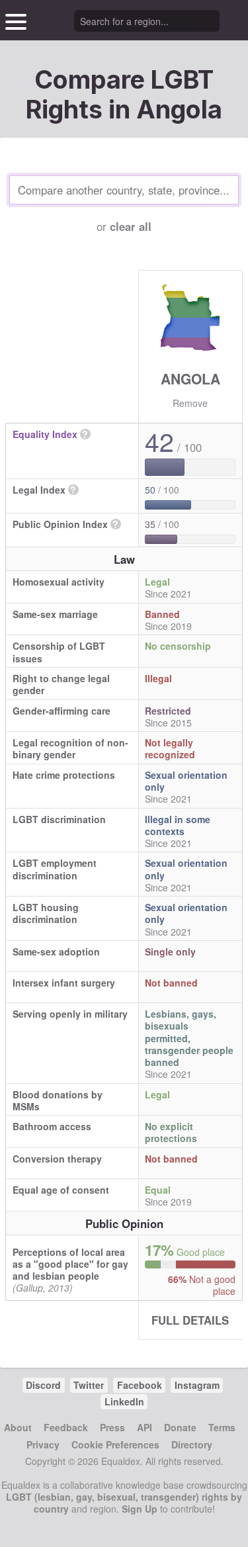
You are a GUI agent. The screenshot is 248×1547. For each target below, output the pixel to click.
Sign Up (139, 1508)
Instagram (197, 1385)
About (18, 1427)
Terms (221, 1427)
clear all (130, 226)
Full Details (190, 1320)
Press (112, 1427)
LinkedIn (124, 1401)
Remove (190, 403)
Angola (190, 378)
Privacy (43, 1444)
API (144, 1427)
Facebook (139, 1385)
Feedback (66, 1427)
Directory (191, 1444)
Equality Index (45, 434)
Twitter (88, 1385)
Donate (180, 1427)
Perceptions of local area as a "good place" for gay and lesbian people (70, 1263)
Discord (43, 1385)
